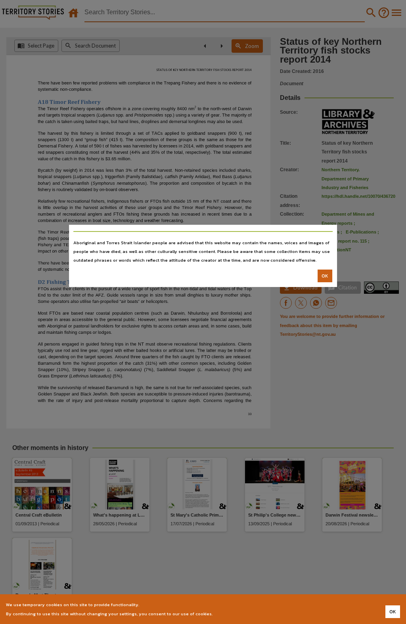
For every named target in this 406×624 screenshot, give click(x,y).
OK (325, 275)
